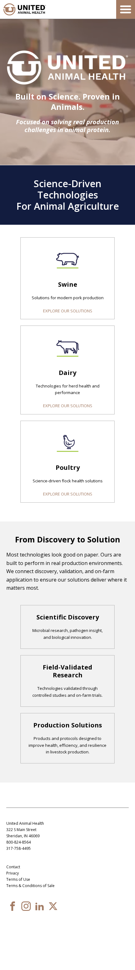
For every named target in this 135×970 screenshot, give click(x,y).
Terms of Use (18, 879)
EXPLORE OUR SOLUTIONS (67, 311)
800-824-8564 (18, 842)
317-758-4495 (18, 848)
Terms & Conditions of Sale (30, 885)
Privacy (12, 873)
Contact (13, 867)
